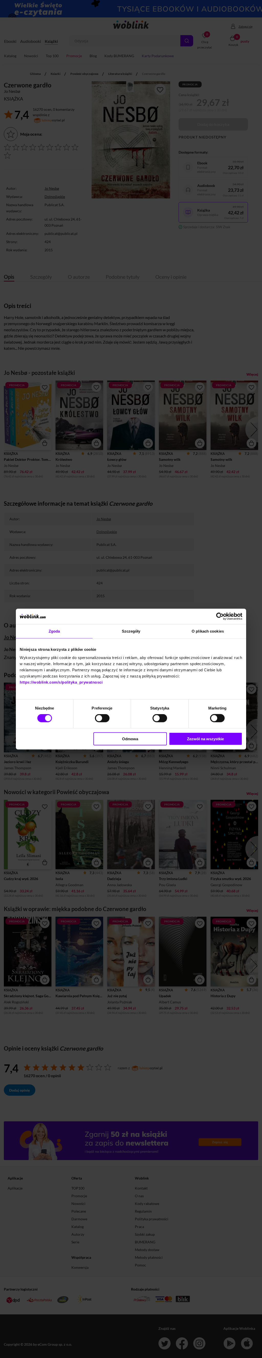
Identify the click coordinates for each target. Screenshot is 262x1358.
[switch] (102, 718)
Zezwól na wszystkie (205, 738)
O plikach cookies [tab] (208, 631)
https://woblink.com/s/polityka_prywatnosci (61, 682)
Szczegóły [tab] (131, 631)
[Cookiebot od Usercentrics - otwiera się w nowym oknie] (220, 616)
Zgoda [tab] (54, 631)
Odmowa (130, 738)
